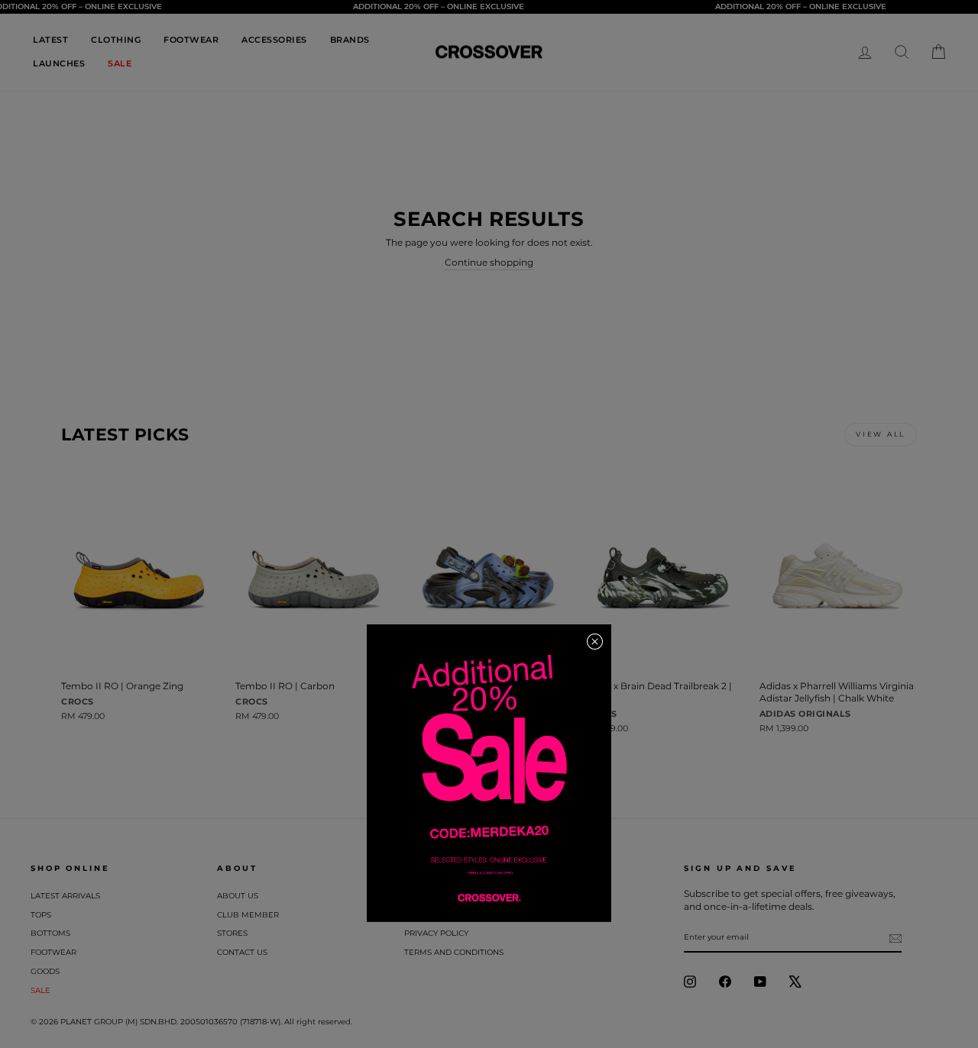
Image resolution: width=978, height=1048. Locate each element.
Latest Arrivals (65, 896)
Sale (40, 990)
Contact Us (242, 952)
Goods (45, 971)
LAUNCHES (59, 63)
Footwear (53, 952)
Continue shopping (489, 262)
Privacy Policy (436, 933)
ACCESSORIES (274, 39)
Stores (232, 933)
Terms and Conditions (454, 952)
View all (880, 434)
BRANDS (350, 39)
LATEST (50, 39)
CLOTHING (116, 39)
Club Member (248, 915)
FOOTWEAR (191, 39)
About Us (237, 896)
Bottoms (50, 933)
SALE (119, 63)
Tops (41, 915)
